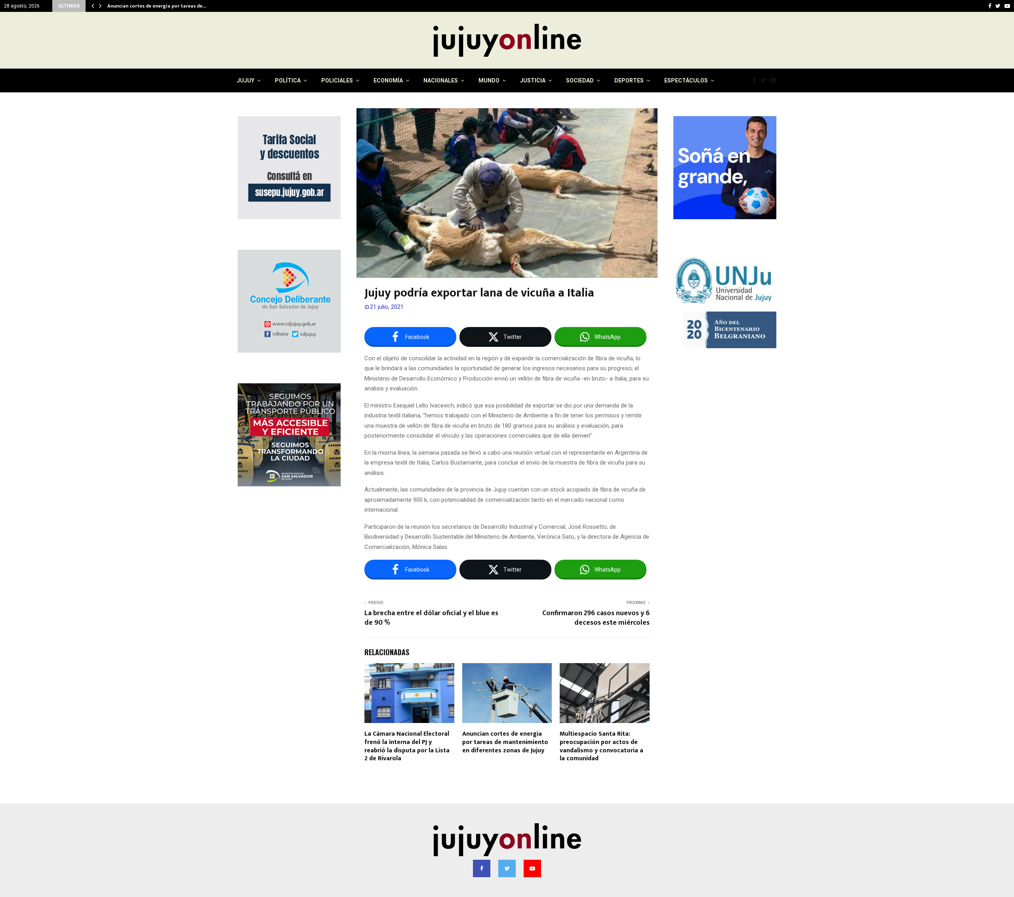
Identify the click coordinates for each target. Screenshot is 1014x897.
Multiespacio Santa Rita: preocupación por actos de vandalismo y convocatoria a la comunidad (601, 746)
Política (288, 80)
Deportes (629, 80)
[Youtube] (775, 80)
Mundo (488, 80)
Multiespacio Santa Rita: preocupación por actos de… (168, 6)
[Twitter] (765, 80)
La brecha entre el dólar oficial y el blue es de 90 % (431, 618)
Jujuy (245, 80)
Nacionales (440, 80)
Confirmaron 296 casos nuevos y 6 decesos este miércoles (596, 618)
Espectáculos (686, 80)
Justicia (532, 80)
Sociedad (580, 80)
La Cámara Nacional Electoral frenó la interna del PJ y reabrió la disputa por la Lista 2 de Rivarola (407, 746)
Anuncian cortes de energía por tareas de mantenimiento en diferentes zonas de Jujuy (505, 742)
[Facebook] (756, 80)
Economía (388, 80)
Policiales (337, 80)
